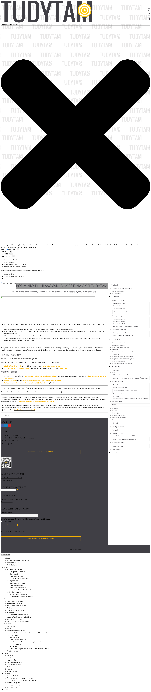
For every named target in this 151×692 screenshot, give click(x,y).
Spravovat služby (9, 262)
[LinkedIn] (6, 425)
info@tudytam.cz (11, 444)
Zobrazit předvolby (17, 270)
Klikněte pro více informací (10, 440)
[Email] (149, 16)
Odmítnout (9, 270)
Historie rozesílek (7, 502)
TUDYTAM (12, 283)
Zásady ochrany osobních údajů (14, 276)
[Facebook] (2, 425)
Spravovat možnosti (10, 260)
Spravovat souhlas (5, 554)
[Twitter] (149, 12)
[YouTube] (9, 425)
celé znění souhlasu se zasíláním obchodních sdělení (37, 402)
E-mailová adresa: (6, 513)
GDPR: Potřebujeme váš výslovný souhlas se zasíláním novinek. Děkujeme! (25, 519)
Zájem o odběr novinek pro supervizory (40, 539)
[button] (75, 134)
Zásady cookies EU (7, 480)
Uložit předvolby (27, 270)
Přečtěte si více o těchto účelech (15, 267)
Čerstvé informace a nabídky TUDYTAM (14, 499)
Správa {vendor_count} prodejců (15, 264)
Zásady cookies (9, 274)
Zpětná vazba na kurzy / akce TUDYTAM (40, 452)
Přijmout (3, 270)
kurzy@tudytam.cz (31, 359)
